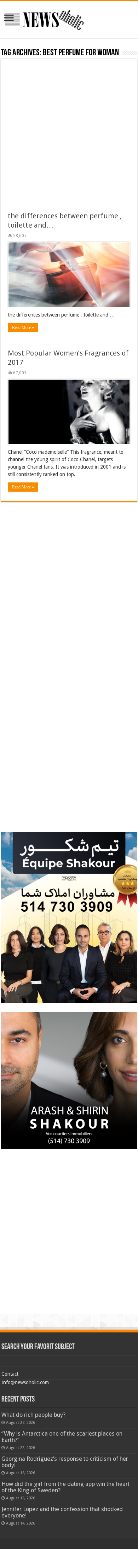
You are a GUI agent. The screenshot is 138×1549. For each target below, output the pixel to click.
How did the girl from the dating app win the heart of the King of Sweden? (65, 1487)
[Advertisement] (69, 138)
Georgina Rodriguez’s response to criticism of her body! (64, 1462)
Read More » (23, 327)
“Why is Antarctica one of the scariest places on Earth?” (61, 1436)
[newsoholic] (44, 18)
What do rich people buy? (33, 1414)
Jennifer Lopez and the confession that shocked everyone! (62, 1512)
